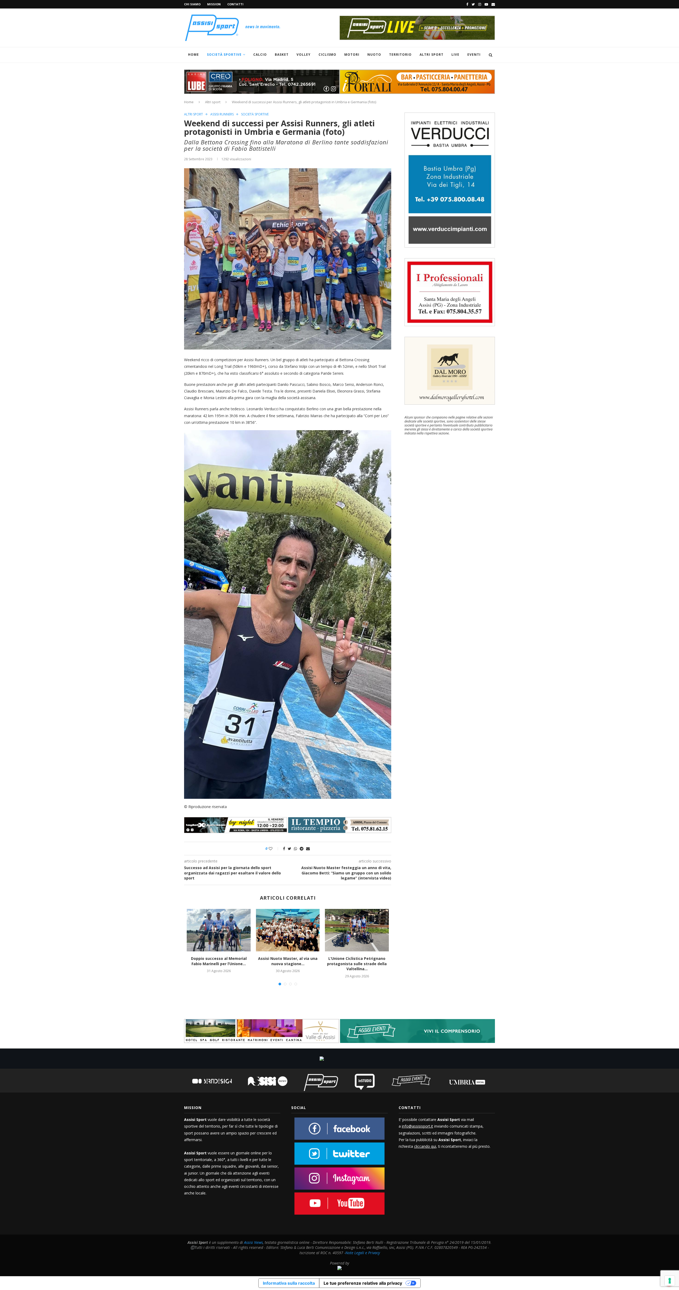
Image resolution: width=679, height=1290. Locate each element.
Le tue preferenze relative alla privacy (363, 1283)
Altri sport (431, 54)
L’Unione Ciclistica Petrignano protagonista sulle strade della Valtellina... (357, 963)
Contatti (235, 4)
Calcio (260, 54)
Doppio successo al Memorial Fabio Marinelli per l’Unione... (219, 961)
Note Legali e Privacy (362, 1252)
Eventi (474, 54)
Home (193, 54)
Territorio (400, 54)
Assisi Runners (222, 114)
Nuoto (374, 54)
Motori (351, 54)
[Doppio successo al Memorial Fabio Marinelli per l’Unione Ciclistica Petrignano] (218, 930)
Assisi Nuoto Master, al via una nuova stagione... (287, 961)
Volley (304, 54)
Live (455, 54)
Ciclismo (327, 54)
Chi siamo (192, 4)
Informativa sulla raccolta (289, 1283)
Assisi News (253, 1242)
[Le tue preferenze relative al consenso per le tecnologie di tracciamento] (670, 1281)
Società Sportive (224, 54)
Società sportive (255, 114)
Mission (214, 4)
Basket (282, 54)
